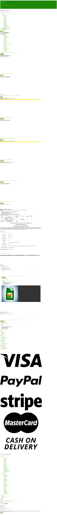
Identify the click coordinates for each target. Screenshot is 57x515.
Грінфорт (5, 486)
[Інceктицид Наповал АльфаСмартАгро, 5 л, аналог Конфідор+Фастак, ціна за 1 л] (8, 93)
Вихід (2, 349)
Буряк (5, 464)
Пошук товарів (3, 342)
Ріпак (5, 461)
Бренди (2, 30)
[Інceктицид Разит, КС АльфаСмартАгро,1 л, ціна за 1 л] (3, 310)
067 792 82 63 (3, 332)
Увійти (6, 503)
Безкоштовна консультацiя (5, 267)
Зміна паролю (3, 348)
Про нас (3, 495)
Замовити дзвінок (4, 334)
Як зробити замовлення (4, 338)
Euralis (5, 33)
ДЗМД (5, 487)
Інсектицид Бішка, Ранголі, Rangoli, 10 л (5, 29)
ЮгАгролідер (5, 494)
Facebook (4, 281)
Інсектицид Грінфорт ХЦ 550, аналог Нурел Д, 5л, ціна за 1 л (7, 138)
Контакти (3, 2)
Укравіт (5, 492)
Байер (5, 485)
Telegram (4, 284)
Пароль (1, 502)
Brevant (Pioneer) (6, 475)
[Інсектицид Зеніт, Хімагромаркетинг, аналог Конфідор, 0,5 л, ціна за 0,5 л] (8, 179)
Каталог (2, 457)
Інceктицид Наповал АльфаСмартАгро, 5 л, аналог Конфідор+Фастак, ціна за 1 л (10, 95)
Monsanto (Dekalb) (6, 480)
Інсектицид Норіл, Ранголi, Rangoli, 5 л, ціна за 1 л (6, 159)
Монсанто (5, 490)
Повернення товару (4, 344)
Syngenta (5, 482)
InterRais (5, 34)
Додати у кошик (2, 54)
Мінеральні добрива (6, 469)
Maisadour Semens (6, 479)
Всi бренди (4, 31)
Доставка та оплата (4, 1)
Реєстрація (2, 512)
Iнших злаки (5, 462)
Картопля (5, 463)
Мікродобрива (6, 470)
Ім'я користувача (2, 507)
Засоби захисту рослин (5, 253)
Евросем (5, 488)
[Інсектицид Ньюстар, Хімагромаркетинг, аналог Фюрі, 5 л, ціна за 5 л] (8, 51)
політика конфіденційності (8, 511)
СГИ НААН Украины (6, 491)
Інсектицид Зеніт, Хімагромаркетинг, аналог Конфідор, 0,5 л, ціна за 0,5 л (9, 180)
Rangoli (5, 481)
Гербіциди (5, 465)
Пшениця (5, 459)
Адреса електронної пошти (3, 508)
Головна (1, 253)
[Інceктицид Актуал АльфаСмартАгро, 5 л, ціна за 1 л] (8, 200)
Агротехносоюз (6, 484)
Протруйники (5, 467)
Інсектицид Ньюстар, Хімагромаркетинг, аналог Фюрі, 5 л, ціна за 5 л (8, 52)
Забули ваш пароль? (2, 504)
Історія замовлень (4, 347)
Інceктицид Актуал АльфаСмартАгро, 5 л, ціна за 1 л (6, 201)
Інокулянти (5, 468)
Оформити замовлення (4, 343)
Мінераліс (5, 489)
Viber (3, 280)
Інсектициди (10, 253)
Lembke (5, 478)
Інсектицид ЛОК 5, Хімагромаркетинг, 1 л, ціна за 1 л (6, 73)
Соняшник (5, 458)
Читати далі (1, 31)
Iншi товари (4, 472)
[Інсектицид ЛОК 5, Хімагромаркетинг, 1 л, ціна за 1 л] (8, 72)
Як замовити (3, 496)
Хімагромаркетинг (6, 493)
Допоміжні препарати (7, 28)
